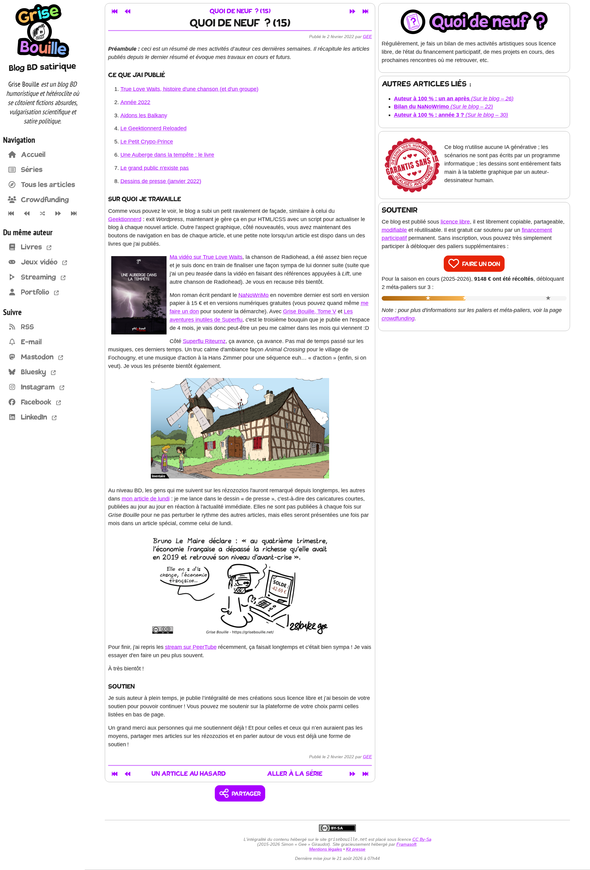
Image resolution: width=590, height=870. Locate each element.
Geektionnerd (124, 219)
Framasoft (406, 844)
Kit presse (355, 849)
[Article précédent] (26, 213)
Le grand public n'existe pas (154, 168)
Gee (367, 36)
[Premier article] (11, 213)
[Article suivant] (58, 213)
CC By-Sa (421, 839)
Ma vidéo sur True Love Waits (206, 257)
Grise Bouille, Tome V (309, 311)
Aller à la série (294, 774)
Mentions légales (325, 849)
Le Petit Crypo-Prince (146, 141)
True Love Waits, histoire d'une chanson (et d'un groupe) (189, 89)
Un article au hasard (188, 774)
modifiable (394, 230)
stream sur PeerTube (191, 647)
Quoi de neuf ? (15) (240, 11)
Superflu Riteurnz (204, 341)
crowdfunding (398, 318)
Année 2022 (135, 102)
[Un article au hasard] (42, 213)
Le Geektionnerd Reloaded (153, 128)
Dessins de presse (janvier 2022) (160, 181)
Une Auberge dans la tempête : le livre (167, 155)
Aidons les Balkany (143, 115)
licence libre (455, 222)
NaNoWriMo (253, 295)
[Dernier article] (74, 213)
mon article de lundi (146, 499)
